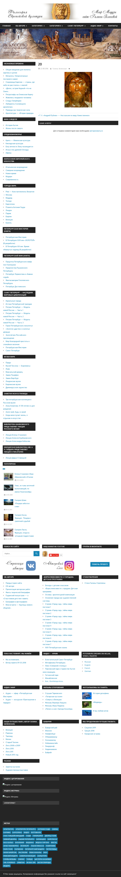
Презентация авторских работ (18, 589)
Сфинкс (21, 859)
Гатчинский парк (51, 675)
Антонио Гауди (44, 829)
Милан (8, 739)
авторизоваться (96, 131)
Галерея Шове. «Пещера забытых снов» (22, 503)
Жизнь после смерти (14, 128)
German (88, 671)
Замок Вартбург (12, 378)
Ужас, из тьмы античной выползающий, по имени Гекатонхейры (24, 488)
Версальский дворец (14, 372)
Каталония (19, 842)
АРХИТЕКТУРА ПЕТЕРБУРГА (26, 829)
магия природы (44, 862)
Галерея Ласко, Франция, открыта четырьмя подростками (24, 533)
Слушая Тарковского (53, 693)
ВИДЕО (26, 832)
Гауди (28, 836)
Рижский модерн (10, 856)
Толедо (9, 201)
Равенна (9, 733)
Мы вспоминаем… (13, 659)
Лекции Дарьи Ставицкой (16, 458)
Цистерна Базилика (43, 859)
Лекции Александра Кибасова (18, 441)
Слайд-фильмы (10, 859)
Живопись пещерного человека (18, 97)
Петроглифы (51, 849)
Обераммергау (51, 737)
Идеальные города (13, 301)
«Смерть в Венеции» (53, 699)
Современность (12, 179)
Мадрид (9, 198)
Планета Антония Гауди (15, 207)
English (87, 665)
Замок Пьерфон (12, 375)
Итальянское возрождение (16, 167)
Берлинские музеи (13, 384)
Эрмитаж (20, 862)
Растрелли (23, 852)
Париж (8, 213)
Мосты (54, 842)
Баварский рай (51, 727)
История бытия (12, 125)
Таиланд (9, 736)
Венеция (9, 220)
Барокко (7, 832)
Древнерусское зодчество (16, 387)
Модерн (9, 176)
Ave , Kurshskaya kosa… (54, 681)
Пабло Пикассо (37, 846)
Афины (8, 153)
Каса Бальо (8, 842)
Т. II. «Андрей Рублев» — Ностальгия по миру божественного (64, 115)
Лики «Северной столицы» (56, 666)
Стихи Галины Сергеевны (95, 583)
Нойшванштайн (51, 743)
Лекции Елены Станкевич (16, 435)
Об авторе (20, 26)
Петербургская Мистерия (16, 237)
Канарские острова (92, 734)
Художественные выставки (17, 770)
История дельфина (101, 693)
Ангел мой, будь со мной (16, 412)
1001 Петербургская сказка (56, 647)
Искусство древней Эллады (17, 150)
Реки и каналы (35, 852)
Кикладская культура (14, 143)
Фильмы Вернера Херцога (55, 703)
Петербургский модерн (34, 849)
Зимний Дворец (10, 839)
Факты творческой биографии (18, 592)
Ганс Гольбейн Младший (14, 836)
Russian (88, 662)
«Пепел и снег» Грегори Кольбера (58, 709)
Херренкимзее (51, 749)
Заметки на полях (13, 767)
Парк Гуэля (8, 849)
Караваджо (41, 839)
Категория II (55, 26)
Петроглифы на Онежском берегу (19, 94)
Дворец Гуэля (50, 836)
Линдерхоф (49, 746)
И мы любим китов (100, 711)
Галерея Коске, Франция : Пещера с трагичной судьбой (23, 518)
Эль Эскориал (9, 862)
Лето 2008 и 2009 (13, 745)
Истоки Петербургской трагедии (19, 304)
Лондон (9, 210)
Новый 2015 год (12, 755)
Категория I (37, 26)
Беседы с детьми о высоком (56, 585)
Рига (45, 852)
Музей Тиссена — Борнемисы (18, 366)
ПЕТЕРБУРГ (25, 846)
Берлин (9, 216)
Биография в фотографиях (16, 602)
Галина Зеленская (60, 69)
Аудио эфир (96, 26)
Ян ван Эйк (31, 862)
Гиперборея (38, 836)
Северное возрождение (15, 170)
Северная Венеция (27, 856)
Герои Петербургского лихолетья (19, 326)
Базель (9, 223)
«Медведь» (97, 702)
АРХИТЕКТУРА (9, 829)
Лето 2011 (9, 752)
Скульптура (42, 856)
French (87, 668)
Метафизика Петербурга (55, 663)
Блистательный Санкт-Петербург (58, 659)
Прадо (8, 362)
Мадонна (30, 842)
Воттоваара (36, 832)
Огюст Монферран (11, 846)
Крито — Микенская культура (18, 140)
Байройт (48, 752)
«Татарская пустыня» (53, 696)
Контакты (113, 26)
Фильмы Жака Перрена (54, 706)
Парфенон (19, 849)
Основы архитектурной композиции (60, 595)
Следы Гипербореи (13, 101)
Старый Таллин (12, 742)
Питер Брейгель (10, 852)
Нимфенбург (50, 734)
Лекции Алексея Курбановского (18, 438)
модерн (7, 866)
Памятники (50, 846)
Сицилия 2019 (90, 727)
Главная (6, 26)
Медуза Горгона (42, 842)
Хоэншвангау (50, 740)
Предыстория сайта (14, 583)
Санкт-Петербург (76, 26)
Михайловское (51, 678)
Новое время (11, 173)
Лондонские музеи (13, 381)
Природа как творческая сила (18, 110)
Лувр (8, 369)
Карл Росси (52, 839)
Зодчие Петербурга (26, 839)
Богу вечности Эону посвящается (19, 146)
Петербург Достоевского (16, 286)
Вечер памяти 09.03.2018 (16, 663)
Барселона (10, 204)
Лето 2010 (10, 748)
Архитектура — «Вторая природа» (20, 113)
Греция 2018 (89, 731)
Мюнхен (48, 731)
